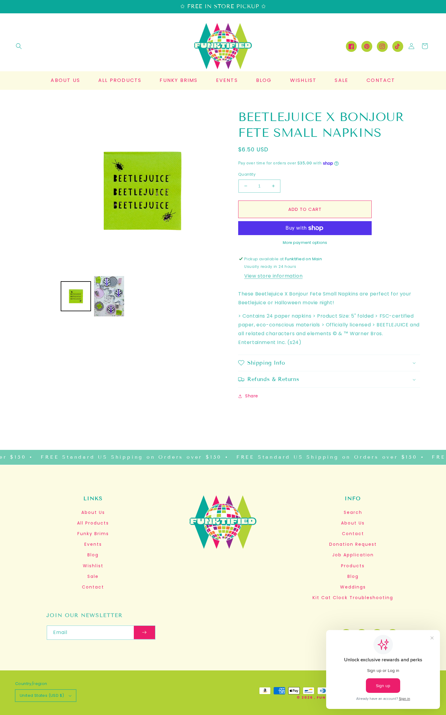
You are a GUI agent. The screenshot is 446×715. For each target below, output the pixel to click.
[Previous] (70, 190)
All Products (93, 523)
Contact (93, 587)
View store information (273, 275)
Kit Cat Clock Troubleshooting (353, 598)
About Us (93, 512)
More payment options (305, 242)
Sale (93, 576)
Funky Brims (93, 534)
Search (353, 512)
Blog (93, 555)
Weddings (353, 587)
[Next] (214, 190)
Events (93, 544)
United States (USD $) (42, 695)
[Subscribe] (144, 632)
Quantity (246, 174)
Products (353, 566)
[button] (18, 46)
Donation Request (353, 544)
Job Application (353, 555)
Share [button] (251, 396)
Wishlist (93, 566)
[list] (142, 190)
